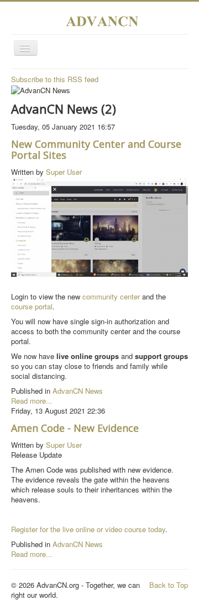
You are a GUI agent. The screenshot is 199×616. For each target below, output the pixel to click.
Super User (64, 172)
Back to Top (168, 585)
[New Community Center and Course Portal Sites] (99, 226)
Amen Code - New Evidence (75, 428)
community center (111, 296)
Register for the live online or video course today (88, 529)
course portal (32, 306)
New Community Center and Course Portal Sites (96, 149)
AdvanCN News (78, 390)
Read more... (32, 400)
